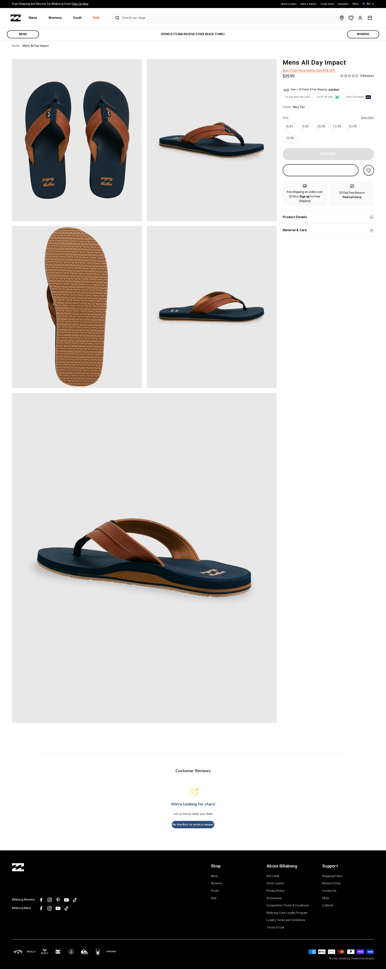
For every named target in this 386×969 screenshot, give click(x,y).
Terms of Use (275, 928)
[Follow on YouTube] (66, 900)
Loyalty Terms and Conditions (286, 920)
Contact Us (329, 891)
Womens (55, 18)
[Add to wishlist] (368, 170)
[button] (34, 18)
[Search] (115, 17)
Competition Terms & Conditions (288, 906)
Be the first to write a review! (193, 824)
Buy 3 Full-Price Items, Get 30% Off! (309, 70)
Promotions (274, 898)
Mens (33, 18)
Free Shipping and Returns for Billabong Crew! (50, 4)
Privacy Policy (275, 891)
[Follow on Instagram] (49, 900)
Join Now (333, 90)
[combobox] (228, 17)
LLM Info (328, 906)
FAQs (325, 898)
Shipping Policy (332, 876)
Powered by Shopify (362, 958)
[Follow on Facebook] (41, 900)
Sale (96, 18)
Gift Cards (273, 876)
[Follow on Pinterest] (58, 900)
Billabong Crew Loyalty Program (287, 913)
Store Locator (275, 883)
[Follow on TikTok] (75, 900)
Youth (77, 18)
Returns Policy (331, 883)
